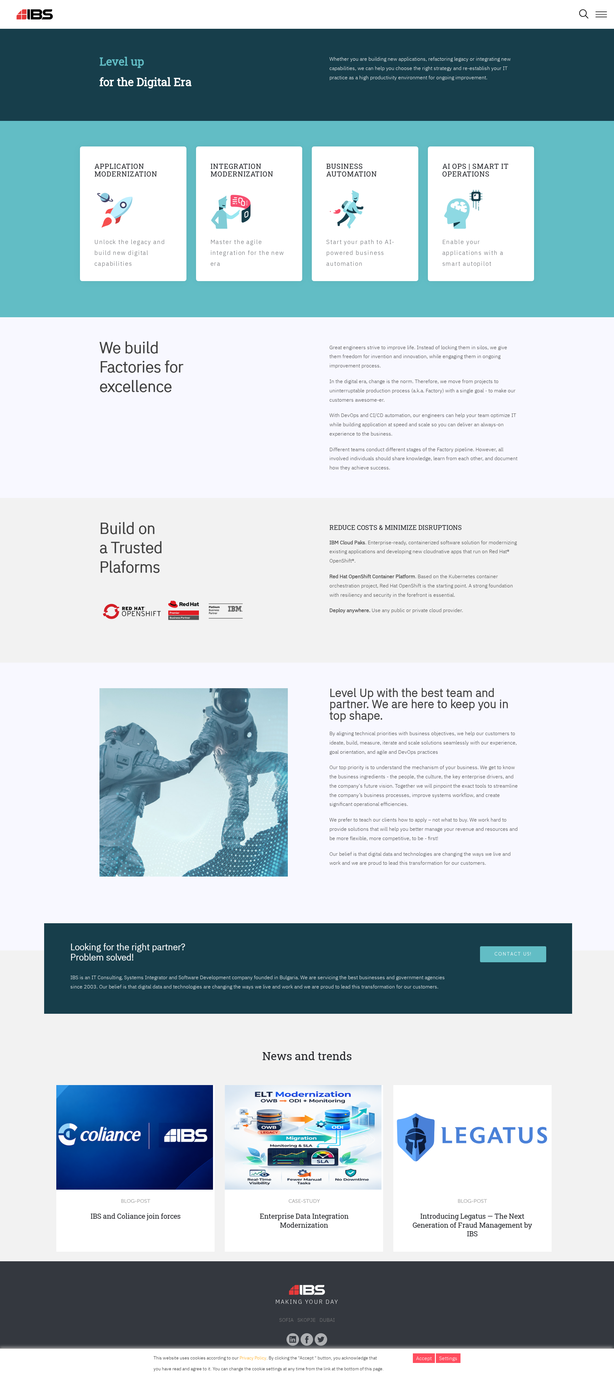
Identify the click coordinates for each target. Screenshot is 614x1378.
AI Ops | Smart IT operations (475, 169)
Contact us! (513, 954)
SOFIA (286, 1320)
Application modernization (125, 169)
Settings (448, 1358)
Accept (424, 1358)
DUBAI (327, 1320)
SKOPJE (306, 1320)
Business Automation (351, 169)
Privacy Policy (253, 1358)
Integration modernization (241, 169)
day (332, 1301)
